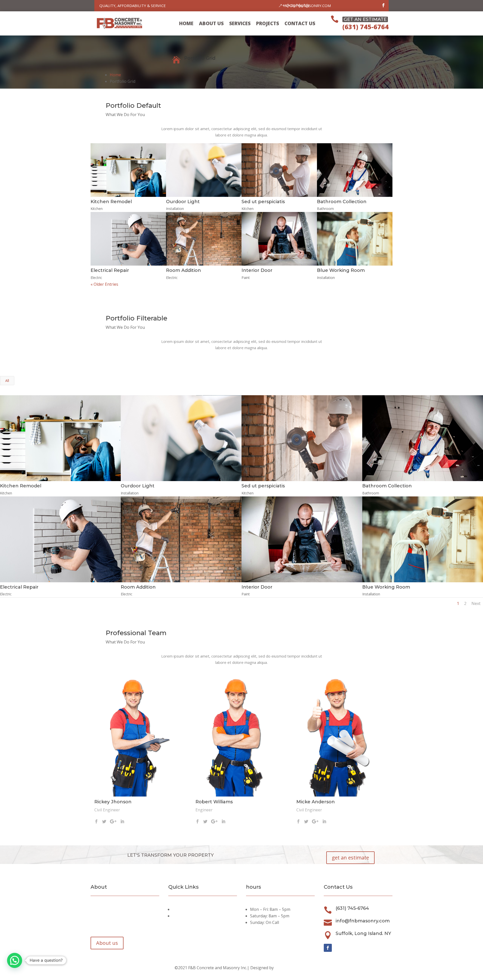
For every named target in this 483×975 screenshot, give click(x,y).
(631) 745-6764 (365, 26)
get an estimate (350, 857)
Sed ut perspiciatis (263, 201)
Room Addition (183, 270)
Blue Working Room (341, 270)
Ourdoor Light (183, 201)
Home (186, 23)
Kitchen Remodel (111, 201)
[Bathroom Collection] (354, 170)
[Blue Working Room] (354, 239)
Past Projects (185, 916)
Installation (175, 208)
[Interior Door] (279, 239)
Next (475, 603)
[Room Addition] (204, 239)
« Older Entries (104, 284)
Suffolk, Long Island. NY (363, 933)
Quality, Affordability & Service (132, 5)
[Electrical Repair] (128, 239)
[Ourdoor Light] (204, 170)
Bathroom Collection (342, 201)
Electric (96, 277)
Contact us (300, 23)
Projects (267, 23)
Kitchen (97, 208)
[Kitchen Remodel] (128, 170)
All (7, 380)
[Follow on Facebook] (383, 5)
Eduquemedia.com (292, 967)
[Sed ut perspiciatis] (279, 170)
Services (240, 23)
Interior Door (257, 270)
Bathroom (325, 208)
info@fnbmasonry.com (307, 5)
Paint (246, 277)
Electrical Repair (110, 270)
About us (211, 23)
